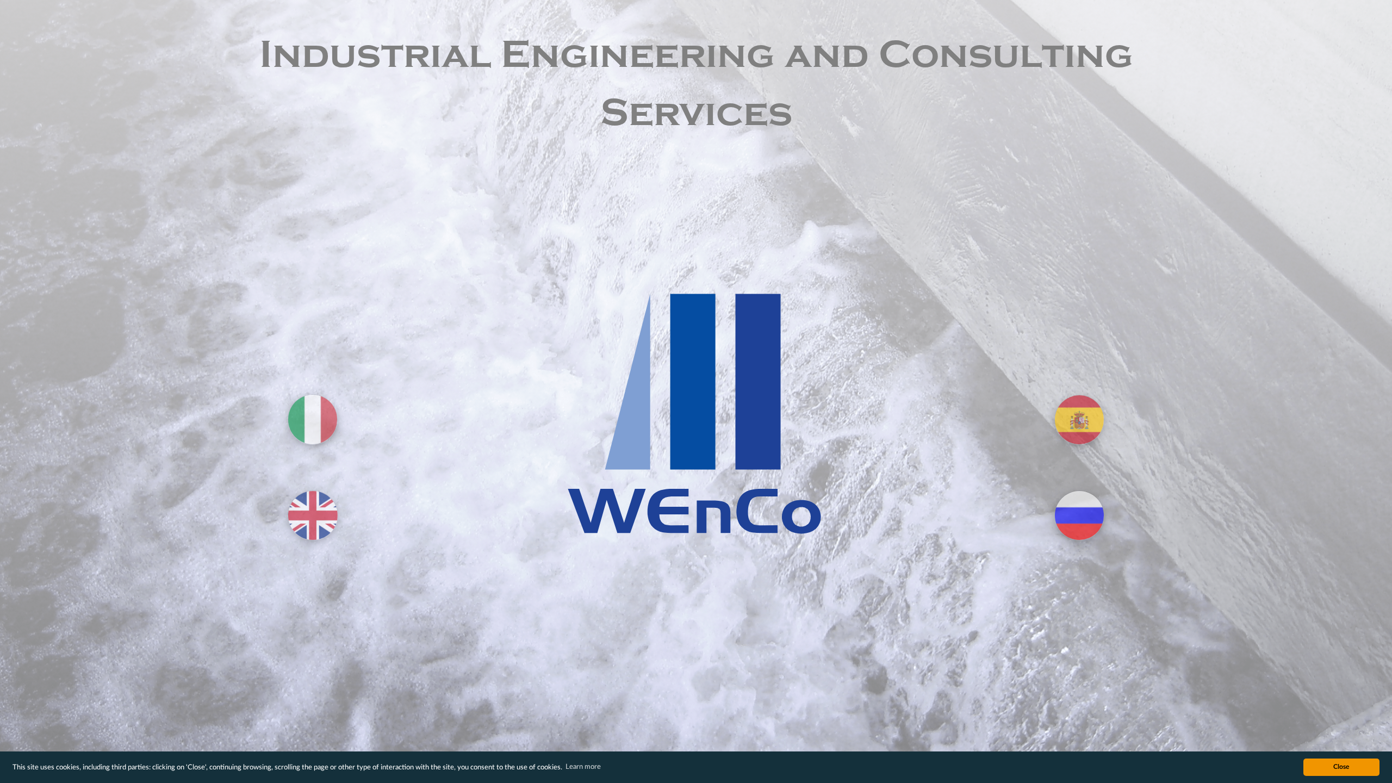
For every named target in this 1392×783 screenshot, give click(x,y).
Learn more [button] (583, 766)
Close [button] (1341, 767)
